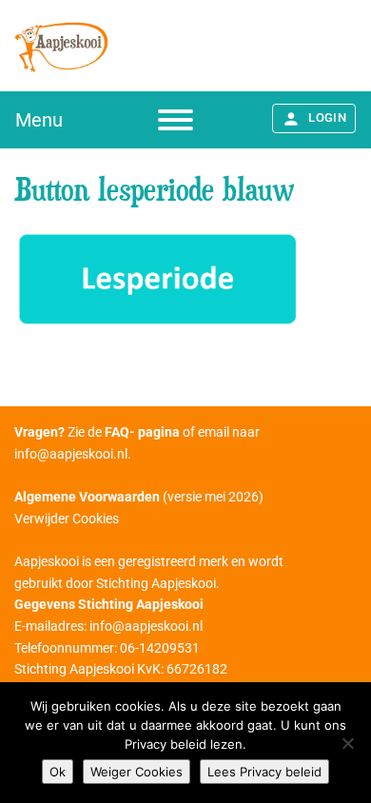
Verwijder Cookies (66, 518)
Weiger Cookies (136, 771)
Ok (57, 771)
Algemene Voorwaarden (87, 496)
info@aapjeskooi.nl (70, 453)
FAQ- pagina (142, 432)
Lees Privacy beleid (264, 771)
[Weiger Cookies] (347, 743)
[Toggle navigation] (175, 119)
